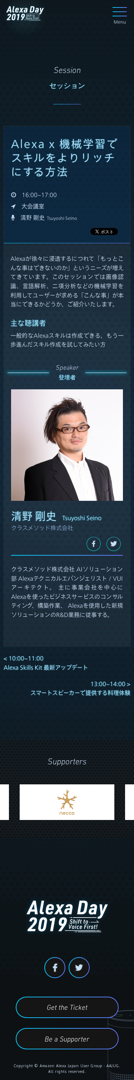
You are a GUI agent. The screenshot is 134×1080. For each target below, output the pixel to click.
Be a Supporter (67, 1039)
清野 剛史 (48, 217)
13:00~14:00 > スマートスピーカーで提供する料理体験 (80, 688)
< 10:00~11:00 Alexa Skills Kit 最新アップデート (46, 662)
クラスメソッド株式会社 (42, 527)
